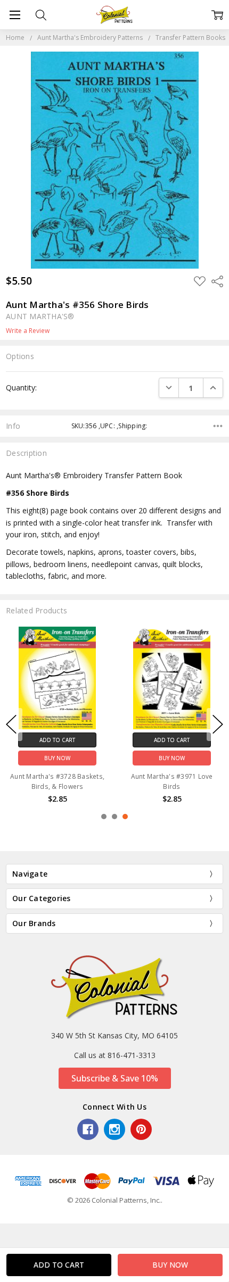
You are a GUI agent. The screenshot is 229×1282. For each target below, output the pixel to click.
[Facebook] (88, 1129)
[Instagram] (114, 1129)
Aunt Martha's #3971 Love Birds (172, 781)
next (218, 724)
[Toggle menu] (14, 14)
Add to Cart (57, 740)
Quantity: (21, 387)
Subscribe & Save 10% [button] (114, 1078)
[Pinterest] (141, 1129)
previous (11, 724)
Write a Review (28, 331)
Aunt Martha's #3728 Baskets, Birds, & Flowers (57, 781)
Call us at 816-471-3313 (115, 1055)
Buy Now (57, 758)
